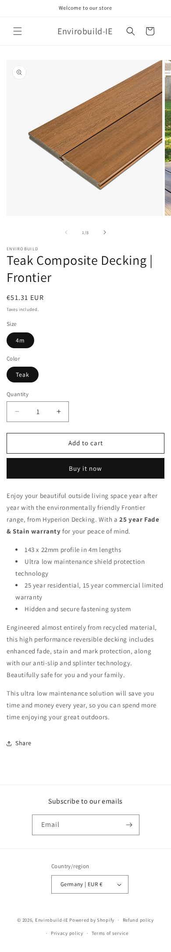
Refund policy (138, 920)
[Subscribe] (129, 825)
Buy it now (85, 468)
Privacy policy (67, 933)
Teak (22, 375)
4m (20, 340)
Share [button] (23, 743)
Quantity (17, 394)
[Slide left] (66, 232)
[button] (17, 31)
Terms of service (110, 933)
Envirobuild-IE (51, 920)
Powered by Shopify (91, 920)
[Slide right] (104, 232)
